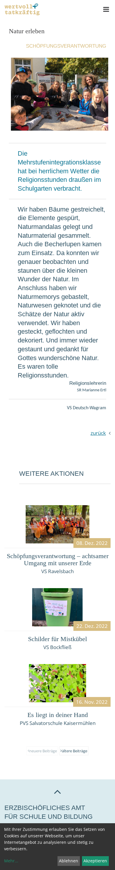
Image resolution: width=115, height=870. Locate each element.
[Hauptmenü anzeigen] (106, 9)
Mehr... (11, 861)
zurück (98, 433)
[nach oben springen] (57, 791)
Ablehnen (68, 861)
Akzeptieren (95, 861)
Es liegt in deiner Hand (57, 714)
